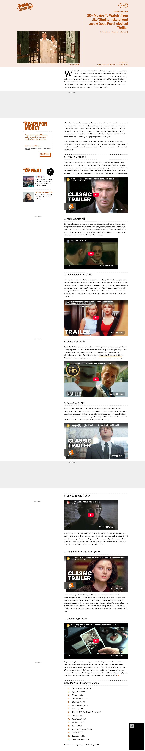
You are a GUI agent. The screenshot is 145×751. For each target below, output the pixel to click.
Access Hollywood (91, 123)
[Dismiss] (142, 725)
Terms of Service (46, 148)
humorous (107, 82)
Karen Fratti (124, 62)
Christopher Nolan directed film (110, 355)
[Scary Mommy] (25, 7)
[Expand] (131, 725)
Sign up (43, 154)
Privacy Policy (27, 149)
